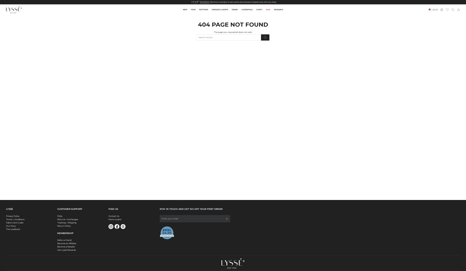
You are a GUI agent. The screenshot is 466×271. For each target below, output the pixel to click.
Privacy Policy (12, 216)
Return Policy (64, 226)
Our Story (11, 226)
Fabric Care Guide (14, 223)
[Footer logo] (233, 263)
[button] (185, 9)
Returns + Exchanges (67, 219)
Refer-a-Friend (64, 240)
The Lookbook (13, 229)
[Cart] (458, 10)
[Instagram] (110, 226)
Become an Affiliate (66, 243)
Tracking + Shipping (66, 223)
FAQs (59, 216)
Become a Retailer (66, 247)
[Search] (265, 37)
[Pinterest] (123, 226)
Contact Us (113, 216)
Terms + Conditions (15, 219)
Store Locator (115, 219)
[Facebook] (117, 226)
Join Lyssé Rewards (66, 250)
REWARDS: (205, 2)
